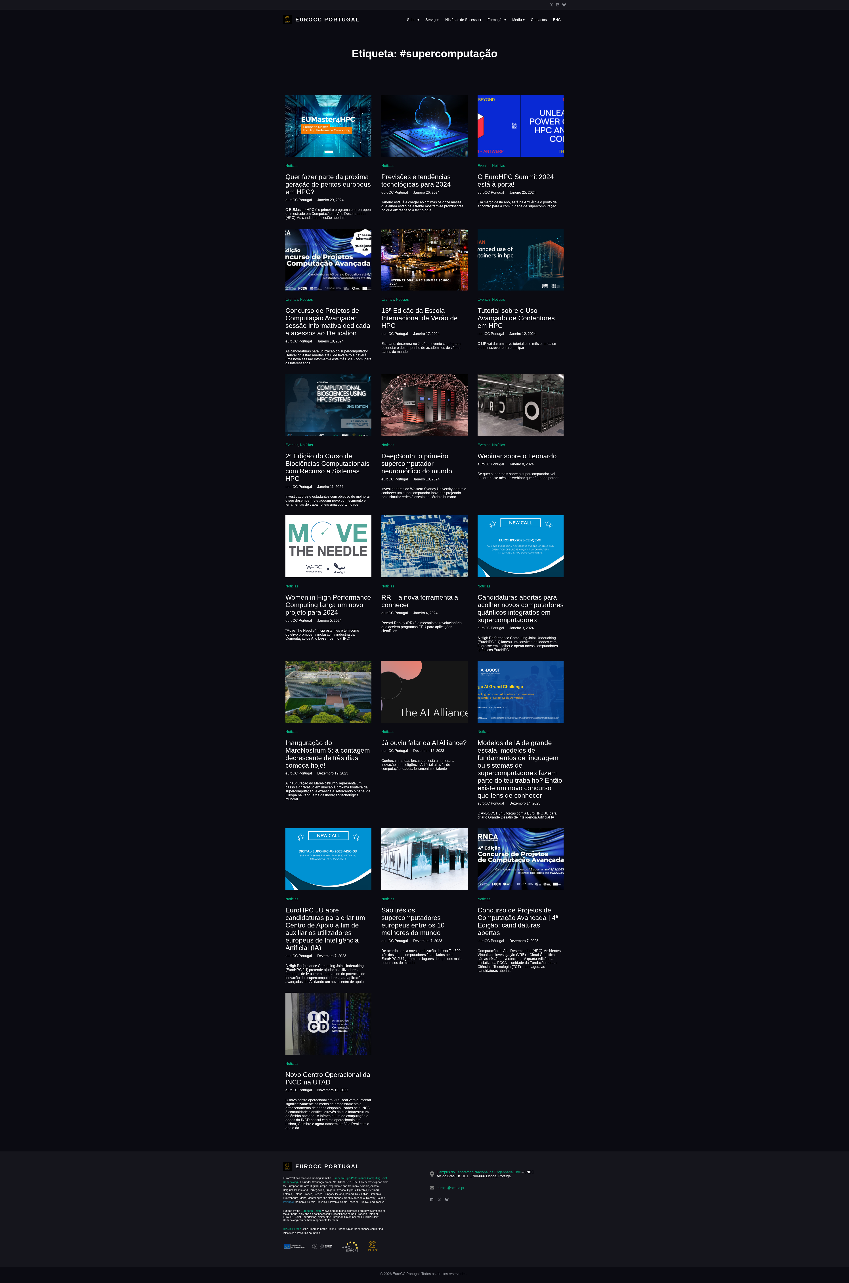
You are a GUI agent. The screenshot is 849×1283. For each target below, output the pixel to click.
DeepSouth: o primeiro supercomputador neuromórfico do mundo (416, 463)
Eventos (484, 166)
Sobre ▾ (413, 20)
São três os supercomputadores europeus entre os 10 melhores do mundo (413, 921)
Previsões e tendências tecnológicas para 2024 (416, 180)
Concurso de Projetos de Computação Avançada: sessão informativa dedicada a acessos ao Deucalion (327, 322)
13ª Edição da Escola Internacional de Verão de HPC (419, 318)
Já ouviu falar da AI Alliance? (424, 742)
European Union (310, 1210)
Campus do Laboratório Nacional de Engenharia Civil (479, 1172)
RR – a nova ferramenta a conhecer (419, 601)
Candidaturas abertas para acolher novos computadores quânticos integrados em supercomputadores (521, 608)
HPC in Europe (292, 1229)
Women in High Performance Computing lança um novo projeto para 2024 (328, 605)
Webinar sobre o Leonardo (517, 456)
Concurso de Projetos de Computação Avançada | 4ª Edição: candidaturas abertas (518, 921)
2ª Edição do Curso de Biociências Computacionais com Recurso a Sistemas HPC (327, 467)
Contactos (539, 20)
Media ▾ (518, 20)
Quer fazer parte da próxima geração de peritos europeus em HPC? (328, 184)
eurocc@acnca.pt (450, 1188)
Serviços (432, 20)
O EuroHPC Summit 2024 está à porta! (516, 180)
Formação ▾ (497, 20)
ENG (557, 20)
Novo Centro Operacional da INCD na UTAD (327, 1078)
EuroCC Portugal (327, 20)
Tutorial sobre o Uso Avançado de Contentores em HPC (516, 318)
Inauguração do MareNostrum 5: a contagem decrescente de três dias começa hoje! (327, 754)
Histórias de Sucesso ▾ (463, 20)
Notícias (291, 166)
